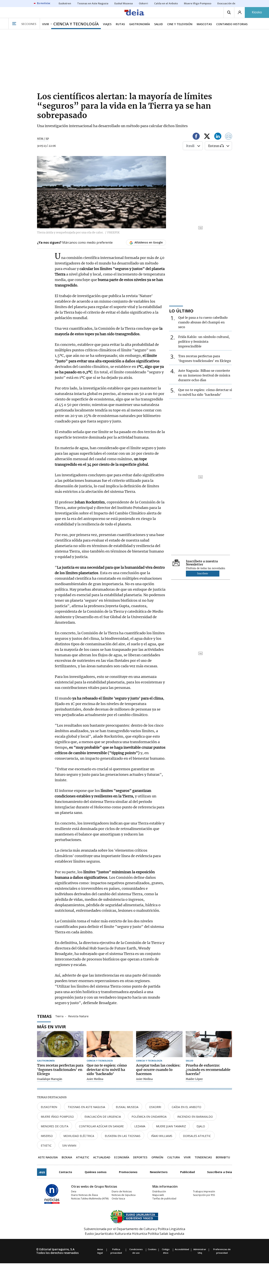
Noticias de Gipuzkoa (123, 1195)
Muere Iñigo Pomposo (57, 1116)
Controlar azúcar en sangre (101, 1126)
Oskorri (155, 1107)
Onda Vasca (118, 1198)
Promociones (128, 1172)
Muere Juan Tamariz (171, 1126)
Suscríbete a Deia (219, 1172)
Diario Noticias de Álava (84, 1195)
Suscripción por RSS (204, 1195)
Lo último (181, 311)
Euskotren (49, 1107)
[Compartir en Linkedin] (217, 136)
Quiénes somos (96, 1172)
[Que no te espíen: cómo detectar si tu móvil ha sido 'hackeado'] (110, 1044)
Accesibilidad (182, 1249)
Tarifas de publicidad (164, 1198)
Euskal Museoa (127, 1107)
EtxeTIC (46, 1145)
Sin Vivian (69, 1145)
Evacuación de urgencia (102, 1116)
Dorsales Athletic (197, 1136)
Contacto (65, 1172)
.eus (42, 1172)
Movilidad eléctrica (78, 1136)
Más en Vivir (51, 1026)
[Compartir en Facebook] (196, 136)
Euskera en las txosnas (122, 1136)
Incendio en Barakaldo (195, 1116)
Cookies (152, 1249)
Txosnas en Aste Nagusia (86, 1107)
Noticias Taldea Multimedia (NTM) (90, 1198)
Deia (73, 1191)
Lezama (139, 1126)
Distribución (159, 1191)
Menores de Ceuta (54, 1126)
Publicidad (187, 1172)
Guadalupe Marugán (49, 1079)
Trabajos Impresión (204, 1191)
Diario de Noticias (122, 1191)
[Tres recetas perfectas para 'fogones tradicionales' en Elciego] (60, 1044)
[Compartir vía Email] (228, 136)
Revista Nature (78, 1016)
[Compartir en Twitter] (207, 136)
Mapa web (158, 1195)
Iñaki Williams (161, 1136)
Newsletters (159, 1172)
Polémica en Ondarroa (149, 1116)
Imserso (47, 1136)
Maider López (194, 1079)
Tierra (59, 1016)
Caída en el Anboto (186, 1107)
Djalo (201, 1126)
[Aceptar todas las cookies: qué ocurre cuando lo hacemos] (159, 1044)
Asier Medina (95, 1079)
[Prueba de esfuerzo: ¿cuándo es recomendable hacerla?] (209, 1044)
